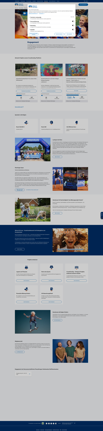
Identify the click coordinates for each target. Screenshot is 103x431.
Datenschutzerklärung (33, 13)
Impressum (41, 13)
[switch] (73, 21)
